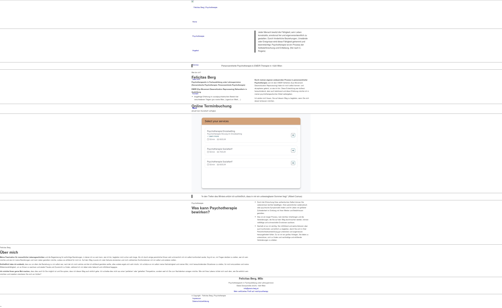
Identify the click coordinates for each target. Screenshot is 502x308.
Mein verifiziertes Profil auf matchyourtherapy (251, 291)
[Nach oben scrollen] (1, 306)
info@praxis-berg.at (251, 288)
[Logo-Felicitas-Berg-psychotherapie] (211, 7)
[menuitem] (251, 22)
